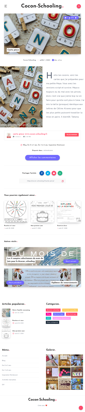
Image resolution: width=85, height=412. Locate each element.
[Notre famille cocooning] (6, 313)
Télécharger (72, 134)
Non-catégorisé (52, 322)
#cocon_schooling (53, 310)
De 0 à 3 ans (32, 145)
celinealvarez (48, 150)
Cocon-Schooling (41, 6)
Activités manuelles (70, 310)
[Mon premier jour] (6, 333)
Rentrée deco (62, 225)
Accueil (4, 356)
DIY (48, 318)
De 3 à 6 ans (43, 145)
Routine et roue (9, 225)
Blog (24, 145)
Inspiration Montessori (57, 145)
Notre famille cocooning (21, 310)
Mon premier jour (37, 225)
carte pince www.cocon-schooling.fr (30, 134)
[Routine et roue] (6, 323)
